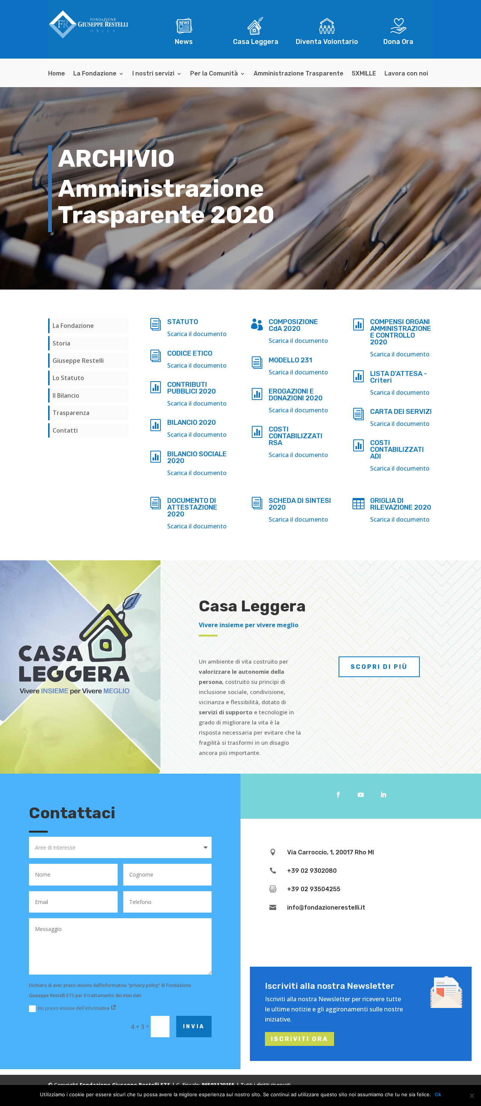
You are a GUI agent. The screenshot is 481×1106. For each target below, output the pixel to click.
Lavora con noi (406, 74)
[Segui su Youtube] (361, 795)
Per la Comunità (214, 74)
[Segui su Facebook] (338, 795)
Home (56, 74)
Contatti (65, 430)
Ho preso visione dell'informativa (74, 1008)
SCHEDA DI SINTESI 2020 (300, 504)
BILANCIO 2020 (191, 422)
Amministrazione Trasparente (298, 74)
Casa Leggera (255, 42)
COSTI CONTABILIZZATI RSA (295, 436)
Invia (194, 1026)
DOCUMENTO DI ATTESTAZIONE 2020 (192, 507)
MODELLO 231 (290, 360)
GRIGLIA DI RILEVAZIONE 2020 (400, 504)
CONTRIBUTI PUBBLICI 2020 (191, 387)
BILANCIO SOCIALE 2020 (197, 457)
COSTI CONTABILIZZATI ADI (397, 449)
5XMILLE (364, 74)
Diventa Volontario (327, 42)
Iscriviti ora (299, 1039)
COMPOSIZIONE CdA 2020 (293, 325)
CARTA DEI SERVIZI (401, 411)
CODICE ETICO (189, 353)
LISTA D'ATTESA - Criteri (398, 377)
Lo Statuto (68, 378)
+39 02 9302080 (312, 870)
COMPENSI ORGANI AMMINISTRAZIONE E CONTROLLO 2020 (400, 332)
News (184, 42)
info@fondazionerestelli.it (326, 907)
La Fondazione (94, 74)
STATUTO (182, 322)
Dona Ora (398, 42)
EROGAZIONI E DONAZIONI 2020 (296, 394)
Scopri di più (379, 666)
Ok (438, 1094)
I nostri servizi (153, 74)
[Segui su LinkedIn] (383, 795)
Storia (61, 343)
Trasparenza (71, 413)
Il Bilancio (66, 395)
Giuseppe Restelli (78, 360)
